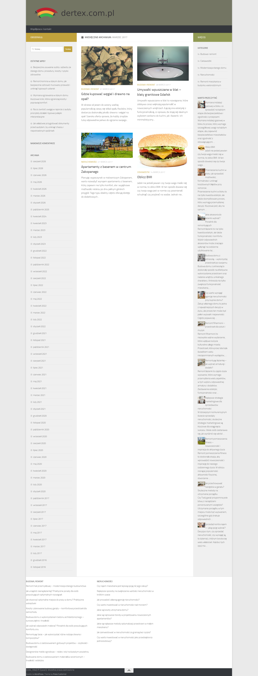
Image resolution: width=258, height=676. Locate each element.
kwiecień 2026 (39, 189)
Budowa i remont (90, 89)
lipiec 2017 (38, 519)
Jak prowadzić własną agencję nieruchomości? (118, 599)
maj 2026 (37, 182)
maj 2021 (37, 381)
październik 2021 (41, 347)
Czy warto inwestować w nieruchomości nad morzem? (122, 605)
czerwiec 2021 (39, 374)
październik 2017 (41, 498)
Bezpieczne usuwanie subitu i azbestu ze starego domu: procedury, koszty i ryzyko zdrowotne (50, 71)
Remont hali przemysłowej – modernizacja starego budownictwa (56, 586)
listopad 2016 (39, 567)
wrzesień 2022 (40, 271)
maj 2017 (37, 532)
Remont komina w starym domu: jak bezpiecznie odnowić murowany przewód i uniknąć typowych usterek (50, 85)
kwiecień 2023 (39, 223)
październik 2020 (41, 429)
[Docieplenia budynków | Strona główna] (72, 12)
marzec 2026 (39, 195)
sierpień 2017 (39, 512)
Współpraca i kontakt (40, 29)
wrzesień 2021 (40, 354)
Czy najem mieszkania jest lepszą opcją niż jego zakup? (122, 586)
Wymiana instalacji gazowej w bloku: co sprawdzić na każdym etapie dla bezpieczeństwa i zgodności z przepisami (211, 109)
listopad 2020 (39, 422)
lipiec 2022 (38, 285)
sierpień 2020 (39, 443)
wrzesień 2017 (40, 505)
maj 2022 (37, 299)
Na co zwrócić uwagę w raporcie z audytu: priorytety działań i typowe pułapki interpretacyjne (50, 113)
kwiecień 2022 (39, 305)
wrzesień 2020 (40, 436)
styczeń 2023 (39, 244)
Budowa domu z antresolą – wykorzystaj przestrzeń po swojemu (216, 259)
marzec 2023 (39, 230)
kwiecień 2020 (39, 470)
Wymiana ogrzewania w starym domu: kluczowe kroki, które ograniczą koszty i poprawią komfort (49, 99)
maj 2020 (37, 464)
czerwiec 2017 (39, 525)
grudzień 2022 (40, 250)
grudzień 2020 (40, 415)
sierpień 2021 (39, 360)
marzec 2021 (39, 395)
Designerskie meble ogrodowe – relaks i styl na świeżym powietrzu (57, 651)
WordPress (38, 674)
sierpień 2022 (39, 278)
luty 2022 (37, 319)
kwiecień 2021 (39, 388)
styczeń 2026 (39, 202)
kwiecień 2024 (39, 216)
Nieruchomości (89, 162)
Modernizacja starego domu (213, 68)
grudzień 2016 (40, 560)
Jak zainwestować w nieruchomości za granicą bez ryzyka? (124, 632)
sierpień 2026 (39, 161)
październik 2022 (41, 264)
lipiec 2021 (38, 367)
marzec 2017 (39, 546)
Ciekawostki (143, 172)
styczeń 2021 (39, 409)
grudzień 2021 (40, 333)
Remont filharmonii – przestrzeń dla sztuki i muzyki (211, 327)
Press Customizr (59, 674)
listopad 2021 (39, 340)
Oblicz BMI (144, 177)
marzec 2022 (39, 312)
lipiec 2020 (38, 450)
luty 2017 (37, 553)
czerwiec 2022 (39, 292)
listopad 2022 (39, 257)
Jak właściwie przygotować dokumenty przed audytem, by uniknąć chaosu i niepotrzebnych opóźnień (49, 127)
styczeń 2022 (39, 326)
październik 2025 (41, 209)
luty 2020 (37, 484)
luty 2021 (37, 402)
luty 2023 (37, 237)
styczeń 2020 (39, 491)
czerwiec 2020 (39, 457)
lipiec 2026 (38, 168)
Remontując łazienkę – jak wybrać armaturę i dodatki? (215, 364)
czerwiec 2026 (39, 175)
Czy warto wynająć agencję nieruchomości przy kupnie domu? (215, 296)
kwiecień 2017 (39, 539)
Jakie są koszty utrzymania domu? (112, 610)
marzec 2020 (39, 477)
